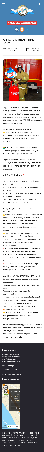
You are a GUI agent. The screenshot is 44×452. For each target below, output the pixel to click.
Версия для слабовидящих (24, 23)
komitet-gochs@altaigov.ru (11, 374)
